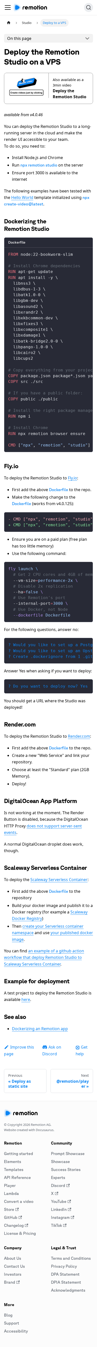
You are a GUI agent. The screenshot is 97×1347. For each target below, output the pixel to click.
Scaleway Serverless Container (59, 879)
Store (9, 1209)
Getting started (18, 1153)
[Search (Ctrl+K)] (88, 7)
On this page (19, 38)
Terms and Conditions (71, 1258)
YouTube (58, 1201)
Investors (12, 1274)
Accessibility (16, 1331)
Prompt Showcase (68, 1153)
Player (10, 1185)
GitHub (10, 1217)
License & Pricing (20, 1233)
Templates (13, 1169)
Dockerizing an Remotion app (40, 1028)
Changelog (14, 1225)
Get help (82, 1050)
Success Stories (66, 1169)
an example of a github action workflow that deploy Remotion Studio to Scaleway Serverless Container (44, 957)
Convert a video (18, 1201)
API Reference (17, 1177)
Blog (8, 1315)
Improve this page (19, 1050)
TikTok (56, 1225)
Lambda (11, 1193)
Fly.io (72, 478)
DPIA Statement (66, 1282)
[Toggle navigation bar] (7, 7)
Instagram (60, 1217)
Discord (58, 1185)
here (25, 999)
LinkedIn (59, 1209)
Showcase (60, 1161)
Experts (58, 1177)
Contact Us (14, 1266)
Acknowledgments (68, 1290)
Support (11, 1323)
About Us (12, 1258)
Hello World (22, 197)
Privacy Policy (64, 1266)
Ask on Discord (51, 1050)
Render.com (79, 736)
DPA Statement (65, 1274)
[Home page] (8, 23)
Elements (12, 1161)
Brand (9, 1282)
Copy (85, 253)
